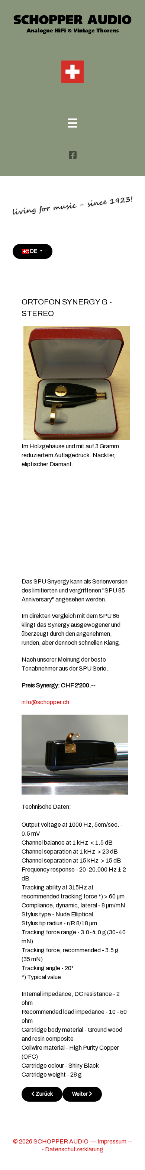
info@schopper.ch (45, 702)
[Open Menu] (72, 124)
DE (33, 251)
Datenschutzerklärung (74, 1149)
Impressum (111, 1141)
